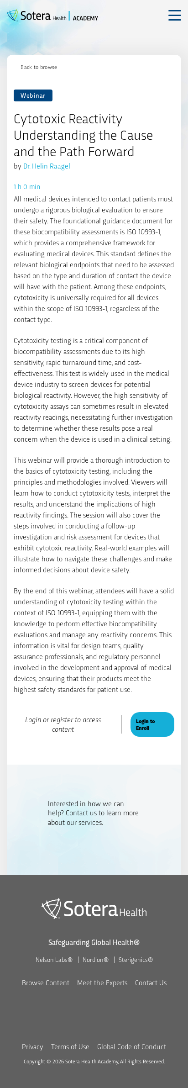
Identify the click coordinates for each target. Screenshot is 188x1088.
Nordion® (96, 959)
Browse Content (45, 982)
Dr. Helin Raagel (46, 165)
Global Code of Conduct (131, 1046)
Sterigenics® (136, 959)
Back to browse (39, 66)
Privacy (32, 1046)
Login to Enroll (145, 724)
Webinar (33, 95)
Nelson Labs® (54, 959)
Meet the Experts (102, 982)
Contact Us (151, 982)
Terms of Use (70, 1046)
